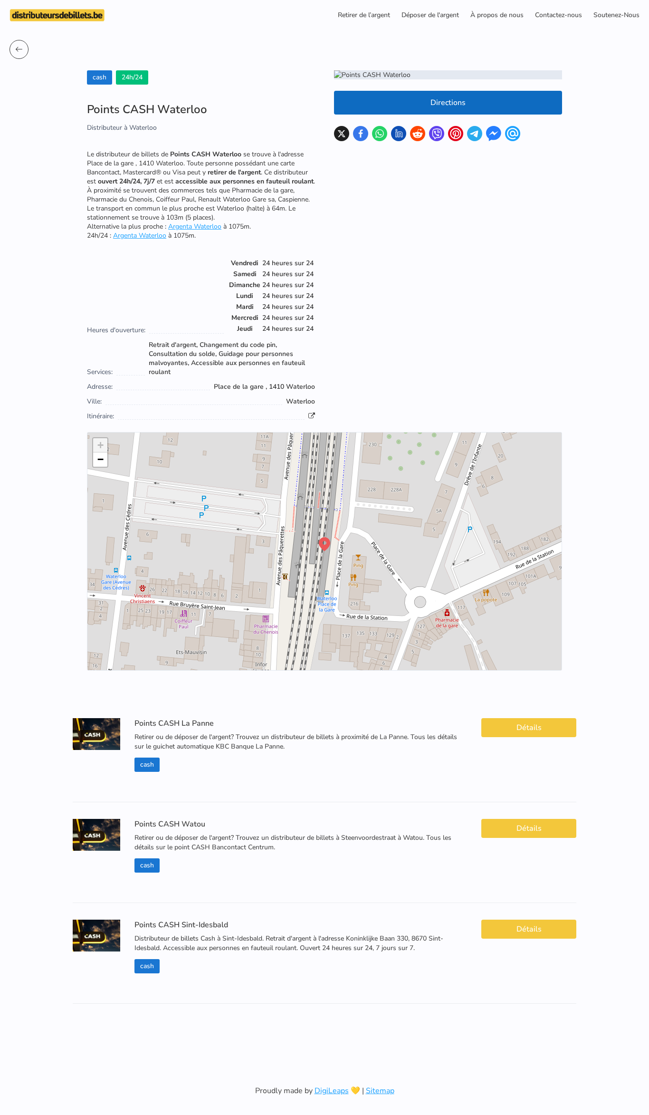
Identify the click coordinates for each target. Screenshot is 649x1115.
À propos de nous (497, 14)
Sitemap (380, 1091)
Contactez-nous (558, 14)
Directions (448, 102)
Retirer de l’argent (364, 14)
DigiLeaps (332, 1091)
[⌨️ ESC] (19, 49)
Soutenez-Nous (616, 14)
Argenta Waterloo (194, 226)
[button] (324, 544)
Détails (529, 727)
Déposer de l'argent (430, 14)
